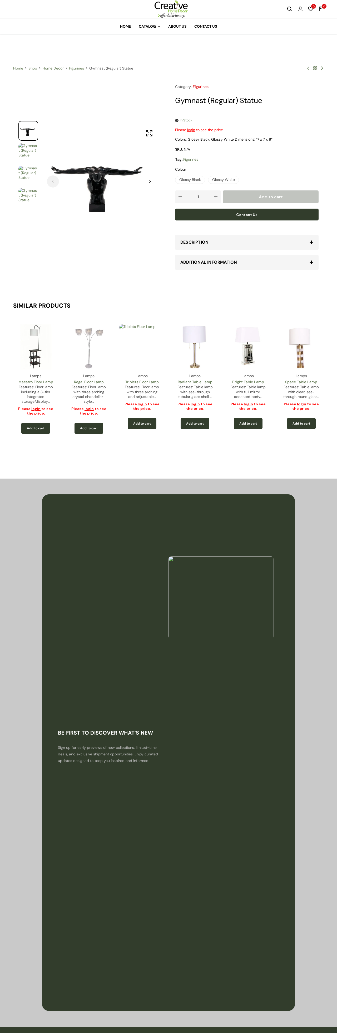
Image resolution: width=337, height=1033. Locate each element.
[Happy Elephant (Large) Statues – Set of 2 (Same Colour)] (322, 68)
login (191, 129)
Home (125, 26)
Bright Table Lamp (248, 382)
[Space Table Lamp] (301, 347)
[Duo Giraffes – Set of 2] (308, 68)
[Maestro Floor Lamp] (35, 347)
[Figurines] (315, 68)
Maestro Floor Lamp (35, 382)
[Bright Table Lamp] (248, 347)
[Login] (300, 9)
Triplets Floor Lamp (142, 382)
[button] (310, 9)
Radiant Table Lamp (195, 382)
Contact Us (205, 26)
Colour (180, 169)
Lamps (35, 375)
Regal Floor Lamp (89, 382)
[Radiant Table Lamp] (195, 347)
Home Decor (53, 68)
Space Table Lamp (301, 382)
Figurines (76, 68)
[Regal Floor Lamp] (89, 347)
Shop (32, 68)
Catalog (147, 26)
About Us (177, 26)
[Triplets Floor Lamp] (142, 347)
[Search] (289, 9)
